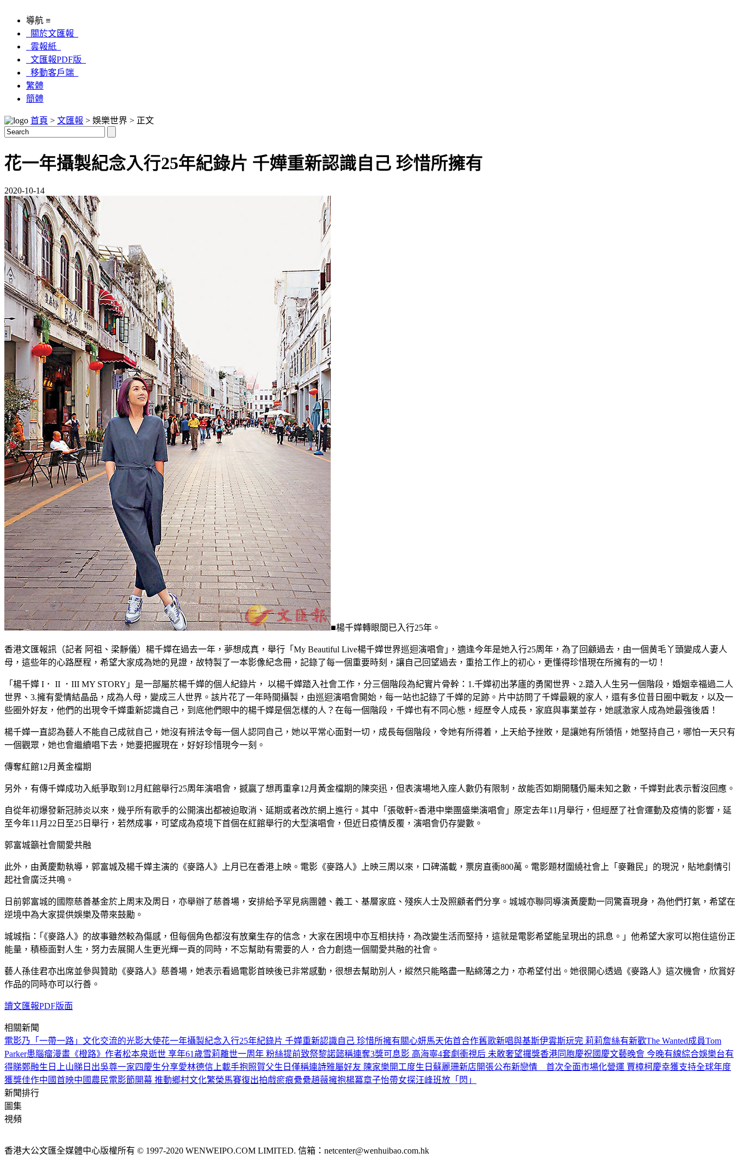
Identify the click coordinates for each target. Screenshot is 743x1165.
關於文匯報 (52, 33)
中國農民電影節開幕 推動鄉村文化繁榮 (149, 1080)
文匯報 (70, 120)
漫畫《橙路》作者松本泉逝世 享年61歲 (128, 1053)
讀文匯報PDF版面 (38, 1006)
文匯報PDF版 (56, 59)
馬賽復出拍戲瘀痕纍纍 (267, 1080)
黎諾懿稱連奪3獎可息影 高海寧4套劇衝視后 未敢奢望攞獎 (429, 1053)
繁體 (35, 85)
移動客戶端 (52, 72)
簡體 (35, 98)
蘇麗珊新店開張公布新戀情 (489, 1066)
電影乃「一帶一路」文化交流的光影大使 (82, 1040)
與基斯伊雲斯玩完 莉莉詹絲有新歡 (579, 1040)
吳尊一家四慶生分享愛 (143, 1066)
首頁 (39, 120)
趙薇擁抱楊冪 (337, 1080)
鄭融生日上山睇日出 (61, 1066)
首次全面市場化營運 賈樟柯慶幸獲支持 (621, 1066)
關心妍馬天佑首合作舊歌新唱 (456, 1040)
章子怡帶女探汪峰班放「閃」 (419, 1080)
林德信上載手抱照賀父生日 (239, 1066)
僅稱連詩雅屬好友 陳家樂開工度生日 (362, 1066)
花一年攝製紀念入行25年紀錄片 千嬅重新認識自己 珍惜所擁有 (280, 1040)
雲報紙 (43, 46)
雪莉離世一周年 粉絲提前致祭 (260, 1053)
